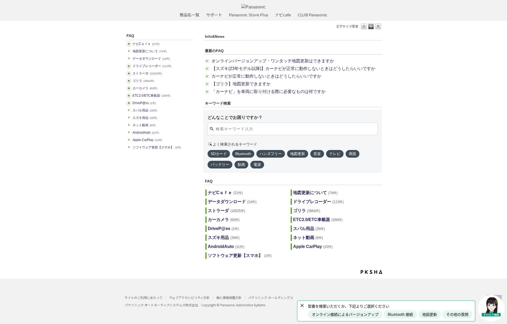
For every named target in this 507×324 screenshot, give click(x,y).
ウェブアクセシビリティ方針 (189, 297)
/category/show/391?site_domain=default (128, 73)
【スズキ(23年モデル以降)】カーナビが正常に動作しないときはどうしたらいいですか (293, 68)
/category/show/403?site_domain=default (128, 103)
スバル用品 (145, 110)
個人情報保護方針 (229, 297)
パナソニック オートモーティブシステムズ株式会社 (161, 305)
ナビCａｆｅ (146, 44)
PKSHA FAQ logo (371, 272)
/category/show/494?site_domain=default (128, 88)
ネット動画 (144, 125)
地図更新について (150, 51)
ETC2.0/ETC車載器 (151, 95)
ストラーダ (147, 73)
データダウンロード (151, 58)
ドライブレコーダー (152, 66)
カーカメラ (145, 88)
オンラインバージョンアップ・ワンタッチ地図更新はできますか (273, 61)
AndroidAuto (146, 132)
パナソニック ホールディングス (270, 297)
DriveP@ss (144, 103)
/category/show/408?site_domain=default (128, 43)
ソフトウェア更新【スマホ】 (157, 147)
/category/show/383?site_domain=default (128, 80)
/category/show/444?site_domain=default (128, 95)
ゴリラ (143, 81)
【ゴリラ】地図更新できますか (241, 84)
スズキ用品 (145, 118)
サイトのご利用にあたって (143, 297)
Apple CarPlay (147, 140)
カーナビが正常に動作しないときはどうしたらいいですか (266, 76)
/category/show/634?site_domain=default (128, 66)
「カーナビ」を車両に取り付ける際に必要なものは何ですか (269, 91)
